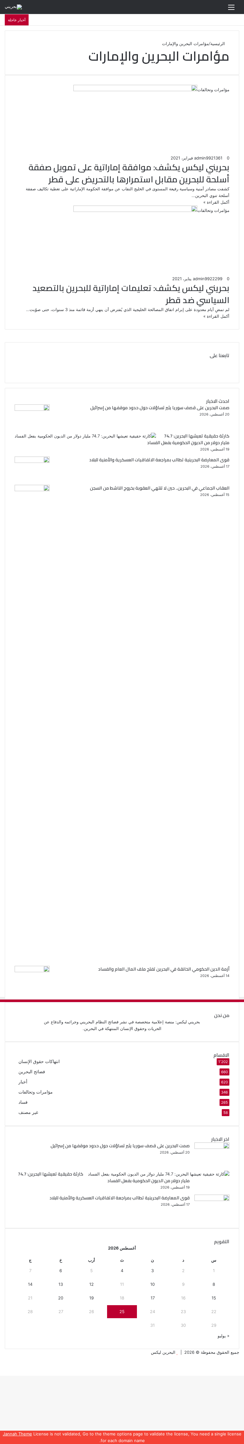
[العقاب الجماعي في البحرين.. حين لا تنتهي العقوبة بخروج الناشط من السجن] (32, 489)
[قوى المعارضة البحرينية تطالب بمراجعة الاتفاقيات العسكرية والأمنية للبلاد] (32, 461)
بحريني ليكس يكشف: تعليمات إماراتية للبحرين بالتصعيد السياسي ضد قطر (130, 294)
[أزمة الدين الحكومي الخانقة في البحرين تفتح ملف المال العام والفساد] (32, 970)
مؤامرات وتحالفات (35, 1092)
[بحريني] (13, 7)
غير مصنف (28, 1112)
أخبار (22, 1081)
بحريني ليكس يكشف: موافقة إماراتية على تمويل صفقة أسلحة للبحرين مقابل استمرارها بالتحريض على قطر (129, 173)
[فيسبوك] (17, 366)
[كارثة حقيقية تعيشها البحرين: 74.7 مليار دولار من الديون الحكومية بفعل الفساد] (85, 435)
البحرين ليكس (163, 1352)
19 (91, 1297)
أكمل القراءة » (216, 202)
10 (152, 1284)
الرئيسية (218, 43)
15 (214, 1297)
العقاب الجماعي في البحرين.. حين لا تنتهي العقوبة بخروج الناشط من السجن (159, 488)
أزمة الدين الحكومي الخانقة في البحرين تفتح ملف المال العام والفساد (163, 969)
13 (60, 1284)
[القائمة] (231, 9)
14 (30, 1284)
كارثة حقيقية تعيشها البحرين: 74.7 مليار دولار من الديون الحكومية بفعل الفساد (188, 439)
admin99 (202, 157)
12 (91, 1284)
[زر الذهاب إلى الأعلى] (242, 1372)
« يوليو (223, 1335)
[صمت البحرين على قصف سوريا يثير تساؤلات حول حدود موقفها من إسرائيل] (32, 409)
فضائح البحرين (31, 1071)
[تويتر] (23, 366)
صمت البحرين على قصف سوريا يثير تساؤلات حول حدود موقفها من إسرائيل (159, 407)
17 (153, 1297)
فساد (23, 1102)
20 (60, 1297)
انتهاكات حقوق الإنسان (39, 1061)
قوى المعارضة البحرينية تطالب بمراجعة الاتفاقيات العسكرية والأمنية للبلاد (159, 460)
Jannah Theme (17, 1433)
